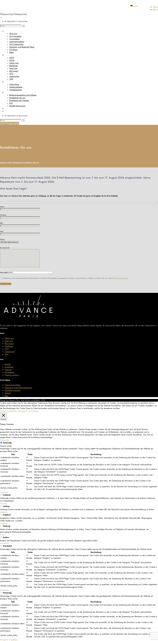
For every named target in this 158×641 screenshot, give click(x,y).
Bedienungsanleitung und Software (22, 95)
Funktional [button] (4, 492)
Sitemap (8, 393)
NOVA (12, 60)
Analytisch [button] (4, 512)
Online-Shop (14, 84)
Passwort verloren (12, 375)
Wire (6, 354)
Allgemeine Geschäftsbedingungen (18, 387)
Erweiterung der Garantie (19, 100)
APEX (11, 57)
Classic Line (14, 63)
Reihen (7, 55)
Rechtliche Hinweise (12, 390)
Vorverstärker (14, 39)
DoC (11, 103)
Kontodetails (9, 372)
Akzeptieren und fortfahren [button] (28, 411)
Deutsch (135, 6)
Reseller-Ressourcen (17, 106)
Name (2, 207)
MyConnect (13, 71)
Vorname (3, 215)
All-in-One (13, 33)
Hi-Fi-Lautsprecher (16, 44)
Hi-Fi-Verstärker (15, 36)
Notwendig (7, 442)
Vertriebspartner (15, 89)
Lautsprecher (14, 76)
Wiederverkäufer (11, 81)
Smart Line (13, 68)
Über (6, 111)
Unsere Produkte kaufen (9, 123)
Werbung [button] (3, 523)
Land (1, 231)
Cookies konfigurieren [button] (8, 411)
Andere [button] (3, 534)
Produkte (8, 31)
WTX (11, 73)
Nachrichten (9, 108)
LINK (11, 79)
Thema (2, 239)
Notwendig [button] (4, 440)
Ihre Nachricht (4, 248)
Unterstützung (10, 92)
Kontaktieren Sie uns (17, 97)
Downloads (9, 367)
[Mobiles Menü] (1, 17)
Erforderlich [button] (4, 543)
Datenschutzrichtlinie (121, 278)
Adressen (8, 369)
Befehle (8, 364)
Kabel (11, 52)
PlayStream (13, 65)
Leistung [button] (3, 503)
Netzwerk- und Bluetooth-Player (21, 47)
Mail (1, 223)
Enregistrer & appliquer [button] (9, 639)
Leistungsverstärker (16, 41)
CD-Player (13, 49)
